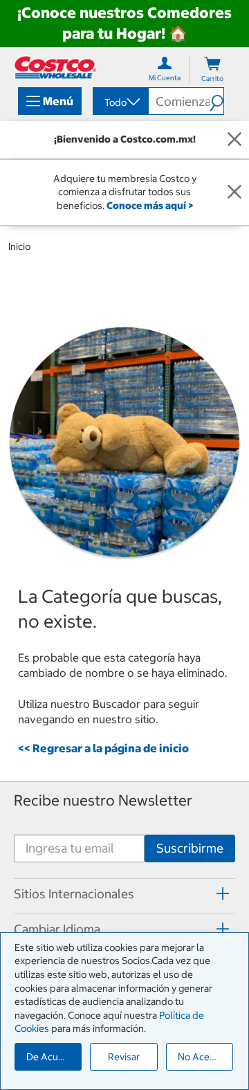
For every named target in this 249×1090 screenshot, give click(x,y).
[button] (216, 101)
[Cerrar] (234, 140)
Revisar (124, 1057)
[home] (55, 67)
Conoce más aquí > (150, 205)
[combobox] (119, 102)
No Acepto (201, 1057)
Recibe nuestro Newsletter (103, 800)
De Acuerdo (52, 1057)
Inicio (19, 246)
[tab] (124, 894)
